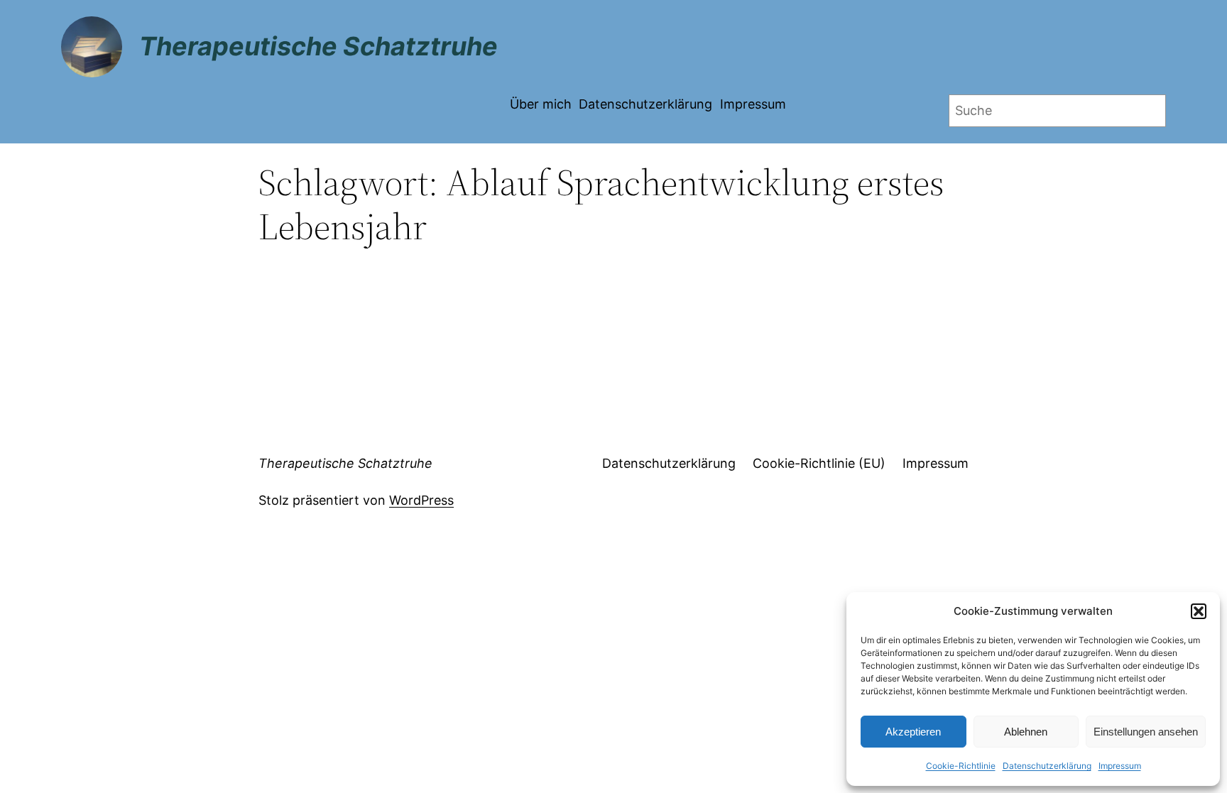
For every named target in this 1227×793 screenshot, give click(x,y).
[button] (1198, 611)
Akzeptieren (913, 732)
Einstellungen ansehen (1146, 732)
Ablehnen (1025, 732)
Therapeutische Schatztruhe (318, 46)
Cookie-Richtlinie (961, 765)
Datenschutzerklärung (1047, 765)
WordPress (421, 500)
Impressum (1119, 765)
